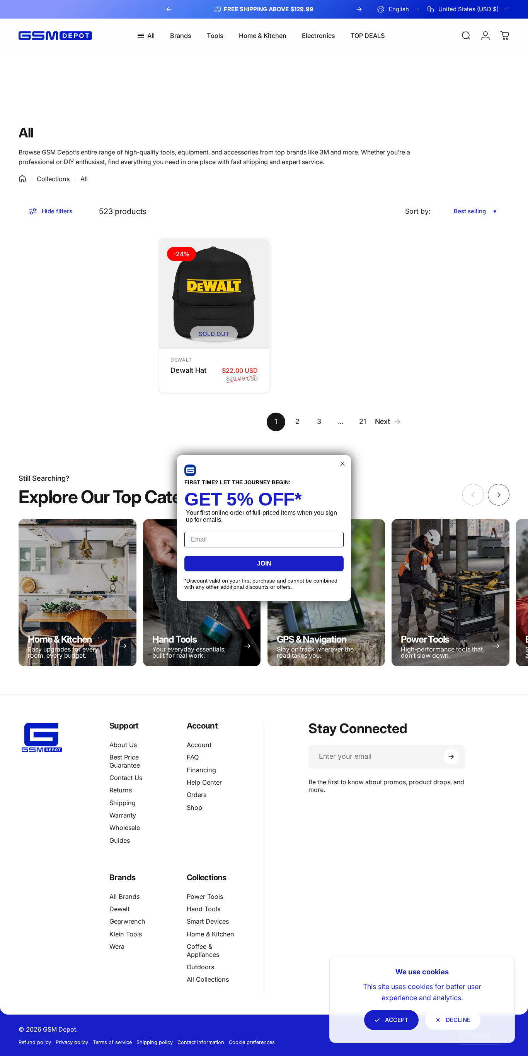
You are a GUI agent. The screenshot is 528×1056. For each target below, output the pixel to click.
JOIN (264, 563)
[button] (190, 470)
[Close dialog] (342, 463)
